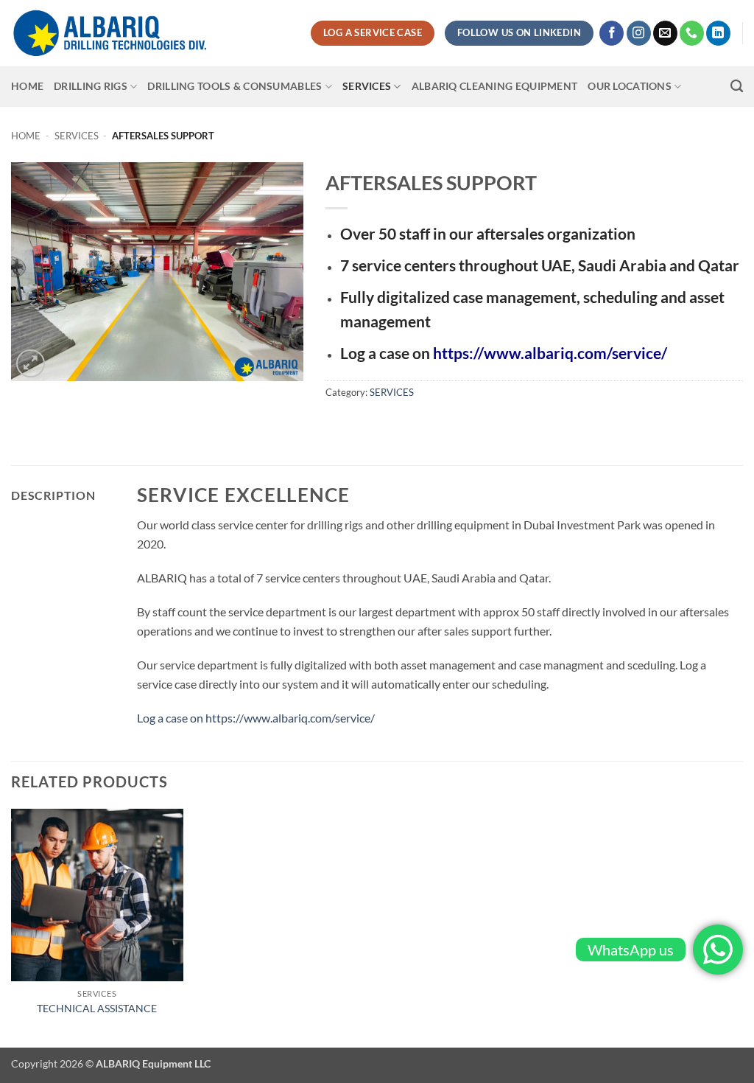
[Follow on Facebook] (611, 33)
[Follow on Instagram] (639, 33)
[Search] (736, 87)
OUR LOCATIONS (630, 86)
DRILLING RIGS (90, 86)
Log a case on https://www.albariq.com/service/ (256, 718)
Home (25, 136)
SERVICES (366, 86)
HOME (27, 86)
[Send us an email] (665, 33)
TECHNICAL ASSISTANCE (97, 1008)
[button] (30, 363)
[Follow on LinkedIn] (718, 33)
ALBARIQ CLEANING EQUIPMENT (495, 86)
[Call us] (692, 33)
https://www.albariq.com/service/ (550, 353)
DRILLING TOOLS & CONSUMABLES (234, 86)
